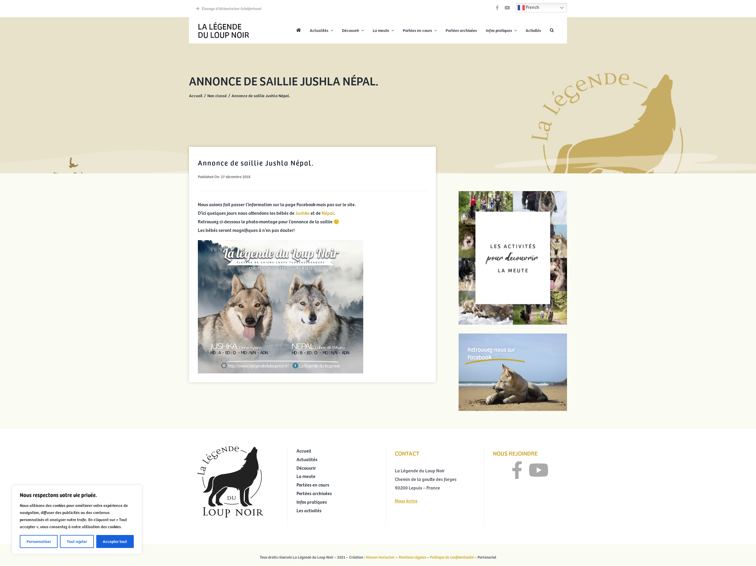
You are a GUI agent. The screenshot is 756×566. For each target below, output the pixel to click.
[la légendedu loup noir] (223, 22)
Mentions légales (412, 557)
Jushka (303, 212)
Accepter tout (115, 541)
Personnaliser (39, 541)
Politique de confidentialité (452, 557)
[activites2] (513, 193)
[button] (551, 30)
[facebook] (497, 7)
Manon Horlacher (380, 557)
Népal (328, 212)
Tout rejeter (77, 541)
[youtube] (507, 7)
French (532, 7)
